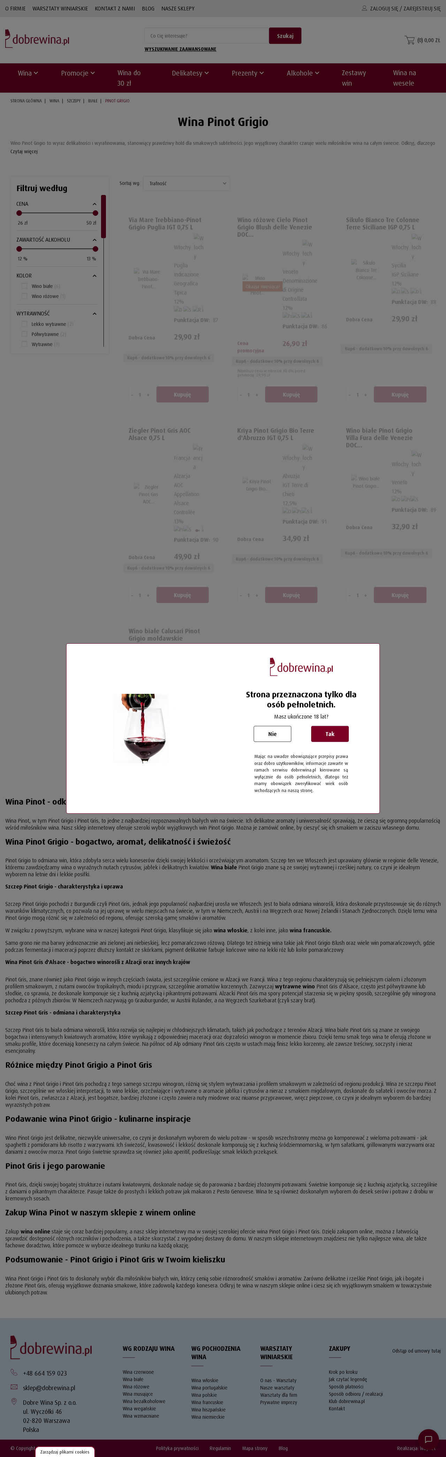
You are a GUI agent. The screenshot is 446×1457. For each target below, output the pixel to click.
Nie (272, 733)
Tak (329, 733)
